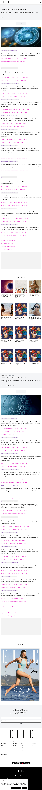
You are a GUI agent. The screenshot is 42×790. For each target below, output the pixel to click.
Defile (2, 752)
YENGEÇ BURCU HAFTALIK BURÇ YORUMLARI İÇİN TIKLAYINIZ (15, 109)
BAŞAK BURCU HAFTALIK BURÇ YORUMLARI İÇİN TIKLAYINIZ (14, 139)
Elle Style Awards (14, 743)
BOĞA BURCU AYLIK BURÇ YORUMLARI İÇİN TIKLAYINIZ (13, 80)
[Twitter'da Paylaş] (21, 23)
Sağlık (22, 750)
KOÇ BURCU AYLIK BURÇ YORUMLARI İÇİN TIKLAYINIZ (13, 61)
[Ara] (40, 2)
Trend (2, 745)
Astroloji (6, 7)
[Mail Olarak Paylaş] (24, 23)
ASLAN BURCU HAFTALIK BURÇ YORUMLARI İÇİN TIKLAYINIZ (14, 123)
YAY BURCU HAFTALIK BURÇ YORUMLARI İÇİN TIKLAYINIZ (14, 186)
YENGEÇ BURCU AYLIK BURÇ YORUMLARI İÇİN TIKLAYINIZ (14, 112)
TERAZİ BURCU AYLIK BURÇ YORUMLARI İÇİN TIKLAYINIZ (14, 158)
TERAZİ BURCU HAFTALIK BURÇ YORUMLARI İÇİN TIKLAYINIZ (15, 155)
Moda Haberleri (3, 743)
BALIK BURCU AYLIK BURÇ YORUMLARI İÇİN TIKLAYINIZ (13, 235)
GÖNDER (21, 723)
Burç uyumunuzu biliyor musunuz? (8, 246)
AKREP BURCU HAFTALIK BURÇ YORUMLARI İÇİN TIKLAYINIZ (14, 171)
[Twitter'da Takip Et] (18, 775)
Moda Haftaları (3, 750)
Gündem (33, 747)
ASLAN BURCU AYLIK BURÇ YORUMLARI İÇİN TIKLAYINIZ (13, 126)
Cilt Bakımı (23, 747)
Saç (22, 743)
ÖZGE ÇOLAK (7, 17)
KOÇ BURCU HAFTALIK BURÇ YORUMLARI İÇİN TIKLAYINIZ (14, 58)
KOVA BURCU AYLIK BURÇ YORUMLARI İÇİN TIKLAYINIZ (13, 221)
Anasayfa (2, 7)
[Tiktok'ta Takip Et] (26, 775)
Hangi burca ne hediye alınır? (7, 243)
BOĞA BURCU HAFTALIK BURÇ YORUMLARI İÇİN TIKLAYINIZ (14, 77)
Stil (1, 747)
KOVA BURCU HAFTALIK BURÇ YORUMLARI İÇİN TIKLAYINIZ (14, 218)
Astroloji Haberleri (11, 7)
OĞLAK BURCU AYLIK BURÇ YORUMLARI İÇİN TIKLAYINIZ (14, 205)
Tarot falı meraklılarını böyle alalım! (8, 240)
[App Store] (16, 763)
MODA (2, 741)
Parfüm (22, 752)
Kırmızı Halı (34, 752)
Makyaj (22, 745)
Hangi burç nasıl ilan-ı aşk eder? (8, 249)
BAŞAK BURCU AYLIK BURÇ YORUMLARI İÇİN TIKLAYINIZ (13, 142)
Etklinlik (13, 741)
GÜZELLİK (23, 741)
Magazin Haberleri (35, 750)
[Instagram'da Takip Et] (20, 775)
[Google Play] (25, 763)
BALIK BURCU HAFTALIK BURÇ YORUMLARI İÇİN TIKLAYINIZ (14, 232)
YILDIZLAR (34, 741)
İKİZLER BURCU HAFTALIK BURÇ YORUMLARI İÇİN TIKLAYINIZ (15, 93)
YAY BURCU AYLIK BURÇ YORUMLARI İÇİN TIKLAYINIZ (13, 189)
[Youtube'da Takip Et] (24, 775)
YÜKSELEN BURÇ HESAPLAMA (7, 65)
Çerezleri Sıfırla (28, 781)
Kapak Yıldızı (34, 743)
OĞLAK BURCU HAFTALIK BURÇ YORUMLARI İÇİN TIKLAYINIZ (15, 202)
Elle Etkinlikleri (13, 745)
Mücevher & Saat (4, 754)
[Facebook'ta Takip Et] (15, 775)
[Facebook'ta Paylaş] (17, 23)
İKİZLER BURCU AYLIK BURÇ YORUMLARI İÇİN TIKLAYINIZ (14, 96)
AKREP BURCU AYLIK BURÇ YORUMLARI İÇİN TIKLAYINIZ (14, 174)
